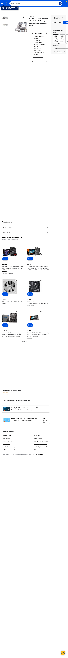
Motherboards (6, 444)
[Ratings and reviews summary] (47, 389)
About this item (7, 222)
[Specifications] (47, 232)
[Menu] (2, 3)
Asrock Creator (7, 435)
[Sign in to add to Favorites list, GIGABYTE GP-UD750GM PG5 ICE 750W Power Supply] (16, 280)
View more (24, 341)
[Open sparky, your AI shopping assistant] (62, 652)
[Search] (60, 3)
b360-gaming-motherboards (41, 441)
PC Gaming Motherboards (40, 444)
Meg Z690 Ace (6, 438)
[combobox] (35, 3)
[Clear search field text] (58, 3)
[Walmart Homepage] (6, 3)
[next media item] (23, 25)
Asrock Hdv (37, 435)
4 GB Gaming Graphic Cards (10, 449)
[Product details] (47, 227)
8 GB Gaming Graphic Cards (40, 449)
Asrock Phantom (7, 441)
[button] (20, 27)
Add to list (59, 51)
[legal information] (62, 17)
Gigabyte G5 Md (38, 438)
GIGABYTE (31, 16)
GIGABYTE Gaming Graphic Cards (11, 447)
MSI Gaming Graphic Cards (40, 447)
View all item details (38, 57)
